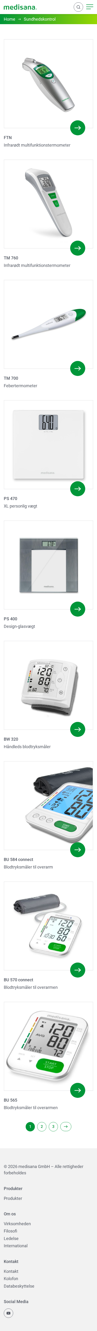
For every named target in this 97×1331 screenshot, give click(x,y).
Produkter (13, 1198)
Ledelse (11, 1238)
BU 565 (10, 1100)
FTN (8, 137)
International (16, 1245)
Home (9, 19)
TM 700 (11, 378)
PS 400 (10, 618)
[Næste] (65, 1126)
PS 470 (10, 498)
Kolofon (11, 1278)
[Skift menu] (89, 7)
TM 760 (11, 257)
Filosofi (10, 1231)
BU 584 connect (18, 859)
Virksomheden (17, 1223)
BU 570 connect (18, 979)
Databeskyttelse (19, 1286)
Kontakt (11, 1271)
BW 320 (11, 739)
